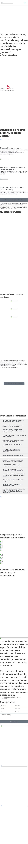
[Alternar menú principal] (25, 3)
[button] (14, 551)
